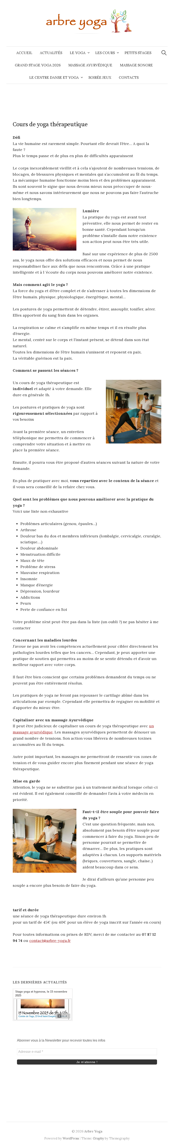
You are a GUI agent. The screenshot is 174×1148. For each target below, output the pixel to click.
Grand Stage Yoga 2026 (38, 65)
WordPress (71, 1138)
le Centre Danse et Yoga (54, 77)
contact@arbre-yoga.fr (50, 940)
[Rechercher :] (164, 52)
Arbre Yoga (93, 1131)
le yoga (78, 52)
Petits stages (138, 52)
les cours (105, 52)
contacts (129, 77)
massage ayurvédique (90, 65)
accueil (24, 52)
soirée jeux (99, 77)
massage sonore (136, 65)
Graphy (98, 1138)
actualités (51, 52)
